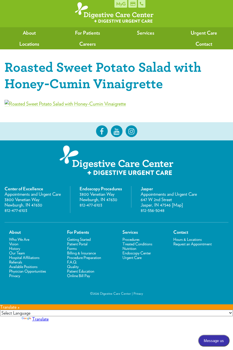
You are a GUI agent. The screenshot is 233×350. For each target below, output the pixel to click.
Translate (40, 319)
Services (145, 33)
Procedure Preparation (84, 257)
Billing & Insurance (81, 253)
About (29, 33)
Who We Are (19, 239)
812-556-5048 (153, 210)
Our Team (17, 253)
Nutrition (129, 248)
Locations (29, 44)
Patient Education (80, 271)
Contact (203, 44)
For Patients (87, 33)
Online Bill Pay (78, 275)
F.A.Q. (72, 262)
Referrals (15, 262)
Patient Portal (77, 244)
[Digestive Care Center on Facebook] (102, 131)
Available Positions (23, 266)
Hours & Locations (187, 239)
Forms (72, 248)
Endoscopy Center (136, 253)
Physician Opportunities (27, 271)
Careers (87, 44)
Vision (13, 244)
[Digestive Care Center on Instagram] (131, 131)
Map (177, 205)
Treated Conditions (137, 244)
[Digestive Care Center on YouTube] (116, 131)
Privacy (14, 275)
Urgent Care (204, 33)
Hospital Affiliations (24, 257)
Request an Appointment (192, 244)
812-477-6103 (16, 210)
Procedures (131, 239)
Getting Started (79, 239)
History (14, 248)
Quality (73, 266)
